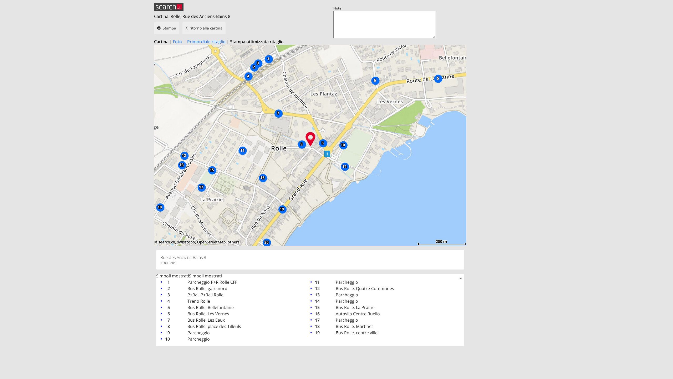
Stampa (169, 28)
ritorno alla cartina (206, 28)
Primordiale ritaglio (206, 41)
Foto (177, 41)
